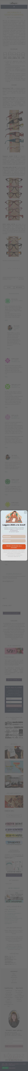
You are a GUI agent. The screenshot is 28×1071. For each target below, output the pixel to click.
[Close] (25, 512)
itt (19, 556)
